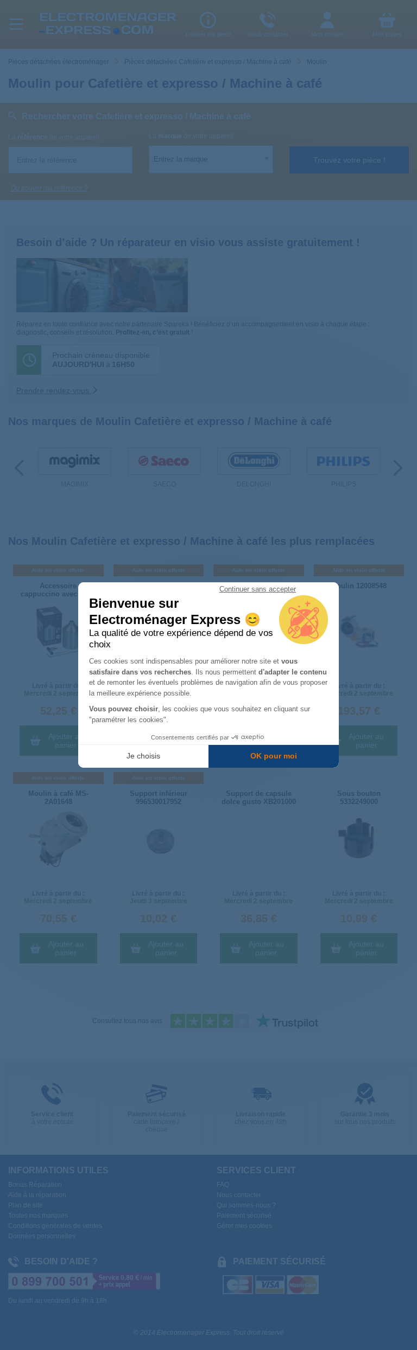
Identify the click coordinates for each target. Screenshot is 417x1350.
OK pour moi (273, 755)
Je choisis (143, 755)
